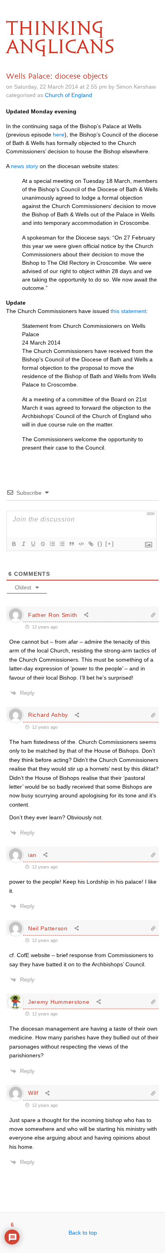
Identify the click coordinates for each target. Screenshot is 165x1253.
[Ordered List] (52, 544)
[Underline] (33, 544)
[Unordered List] (61, 544)
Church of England (68, 95)
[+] (109, 544)
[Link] (90, 544)
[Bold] (13, 544)
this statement (128, 311)
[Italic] (23, 544)
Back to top (82, 1232)
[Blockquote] (71, 544)
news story (24, 166)
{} (100, 544)
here (58, 134)
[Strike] (42, 544)
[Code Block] (81, 544)
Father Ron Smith (52, 615)
